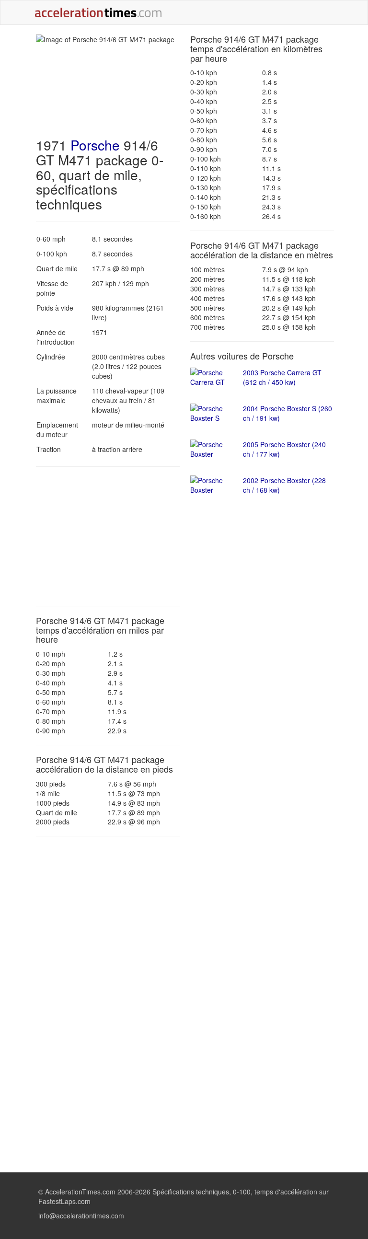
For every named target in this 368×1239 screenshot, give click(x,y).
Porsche (95, 144)
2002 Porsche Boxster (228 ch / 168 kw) (284, 485)
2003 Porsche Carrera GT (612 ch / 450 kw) (282, 377)
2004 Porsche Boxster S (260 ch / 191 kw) (287, 413)
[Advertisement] (108, 536)
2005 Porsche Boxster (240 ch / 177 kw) (284, 449)
